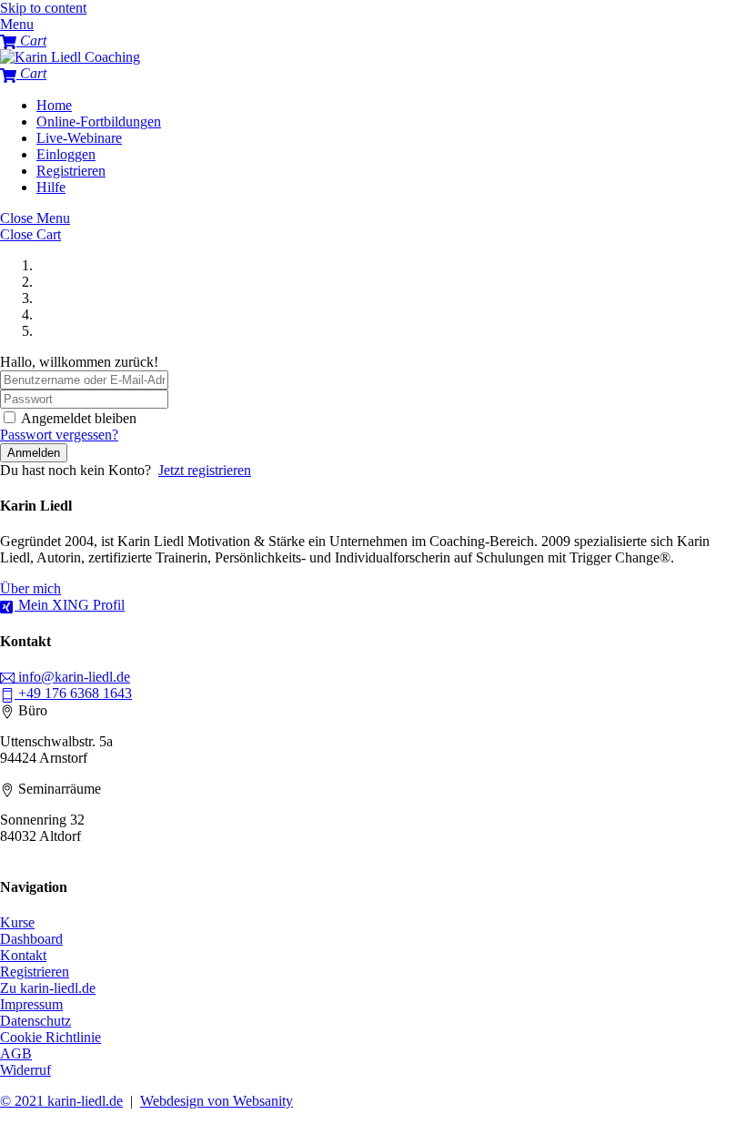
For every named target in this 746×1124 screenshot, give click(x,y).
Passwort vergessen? (59, 434)
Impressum (31, 1004)
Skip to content (43, 7)
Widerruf (25, 1070)
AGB (16, 1053)
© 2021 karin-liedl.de (61, 1101)
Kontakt (23, 955)
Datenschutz (35, 1020)
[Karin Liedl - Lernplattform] (70, 57)
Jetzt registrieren (204, 470)
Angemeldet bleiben (78, 418)
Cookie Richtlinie (50, 1037)
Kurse (17, 922)
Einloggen (66, 154)
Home (54, 105)
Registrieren (71, 170)
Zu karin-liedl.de (48, 988)
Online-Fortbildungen (98, 121)
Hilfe (51, 187)
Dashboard (31, 939)
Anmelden (33, 453)
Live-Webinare (79, 138)
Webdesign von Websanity (216, 1101)
